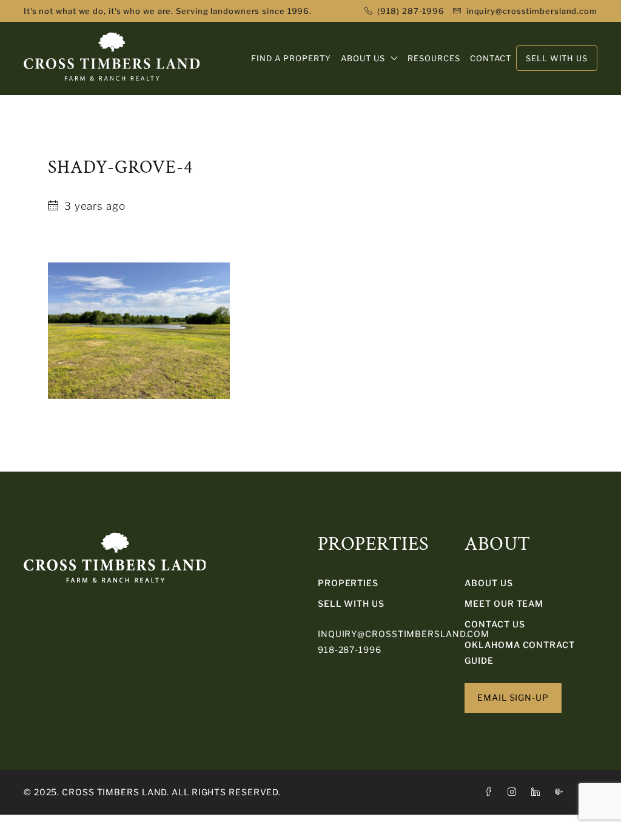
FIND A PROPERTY (291, 58)
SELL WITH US (351, 603)
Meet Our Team (504, 603)
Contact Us (495, 624)
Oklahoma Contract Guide (519, 652)
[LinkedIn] (538, 792)
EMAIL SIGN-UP (513, 697)
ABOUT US (363, 58)
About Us (488, 583)
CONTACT (490, 58)
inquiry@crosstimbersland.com (403, 634)
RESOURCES (434, 58)
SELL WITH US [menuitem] (557, 58)
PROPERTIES (348, 583)
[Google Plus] (562, 792)
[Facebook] (491, 792)
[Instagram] (515, 792)
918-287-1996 (349, 649)
